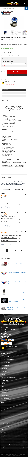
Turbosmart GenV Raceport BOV (15, 263)
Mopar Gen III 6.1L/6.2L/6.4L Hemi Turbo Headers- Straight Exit (17, 300)
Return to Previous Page (8, 11)
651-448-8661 (5, 327)
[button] (14, 8)
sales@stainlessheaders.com (9, 331)
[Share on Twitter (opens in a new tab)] (7, 207)
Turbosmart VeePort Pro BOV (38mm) (16, 292)
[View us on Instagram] (8, 337)
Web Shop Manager (16, 455)
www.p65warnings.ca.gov (10, 84)
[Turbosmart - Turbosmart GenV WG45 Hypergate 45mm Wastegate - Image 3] (24, 32)
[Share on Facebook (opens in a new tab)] (5, 207)
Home (2, 11)
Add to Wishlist (18, 75)
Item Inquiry (4, 79)
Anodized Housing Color (7, 61)
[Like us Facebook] (2, 337)
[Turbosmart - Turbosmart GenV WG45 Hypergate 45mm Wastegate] (6, 13)
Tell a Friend (11, 79)
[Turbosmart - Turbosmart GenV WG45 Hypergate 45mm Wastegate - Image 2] (15, 32)
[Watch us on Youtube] (5, 337)
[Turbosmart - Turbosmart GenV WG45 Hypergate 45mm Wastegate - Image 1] (5, 32)
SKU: (2, 42)
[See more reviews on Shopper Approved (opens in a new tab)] (10, 207)
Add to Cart (18, 72)
